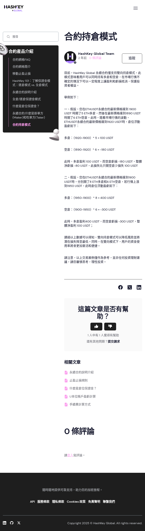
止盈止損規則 (78, 380)
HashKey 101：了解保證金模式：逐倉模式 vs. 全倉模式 (31, 83)
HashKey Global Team (96, 53)
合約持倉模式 (21, 125)
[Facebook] (120, 287)
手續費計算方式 (80, 404)
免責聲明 (94, 502)
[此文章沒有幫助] (110, 326)
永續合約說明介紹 (24, 92)
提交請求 (114, 341)
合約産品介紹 (20, 51)
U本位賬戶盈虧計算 (82, 396)
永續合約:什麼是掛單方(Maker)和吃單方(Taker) (28, 115)
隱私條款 (58, 502)
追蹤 (132, 58)
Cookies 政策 (76, 502)
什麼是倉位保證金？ (26, 106)
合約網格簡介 (21, 67)
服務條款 (43, 502)
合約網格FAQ (21, 60)
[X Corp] (129, 287)
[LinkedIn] (139, 287)
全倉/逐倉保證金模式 (26, 99)
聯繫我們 (109, 502)
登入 (70, 455)
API (32, 502)
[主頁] (14, 8)
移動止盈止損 (21, 74)
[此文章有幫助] (96, 326)
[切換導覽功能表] (135, 8)
